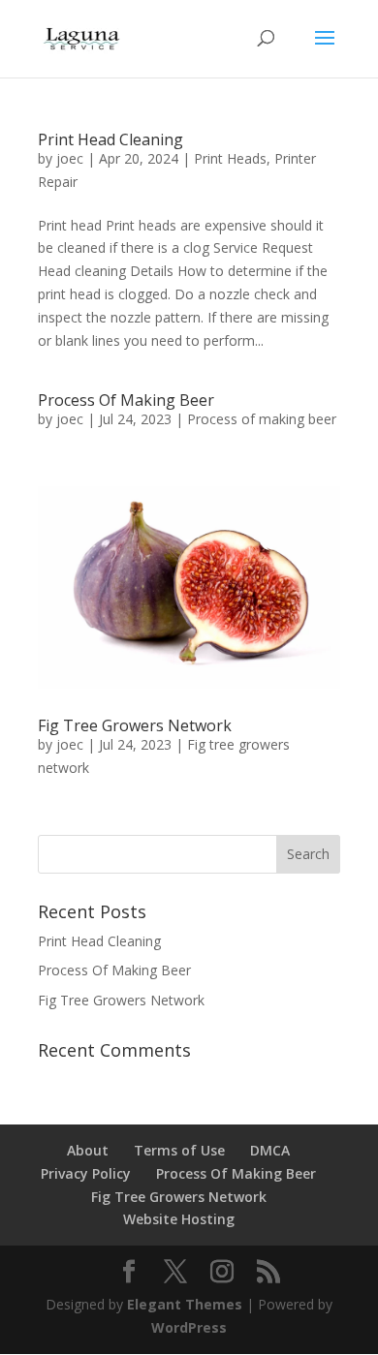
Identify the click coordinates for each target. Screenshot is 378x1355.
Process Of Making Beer (126, 400)
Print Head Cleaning (110, 139)
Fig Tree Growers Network (135, 725)
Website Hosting (179, 1219)
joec (69, 158)
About (88, 1150)
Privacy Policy (86, 1173)
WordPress (189, 1327)
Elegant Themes (184, 1304)
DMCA (270, 1150)
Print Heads (230, 158)
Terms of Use (179, 1150)
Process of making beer (261, 419)
